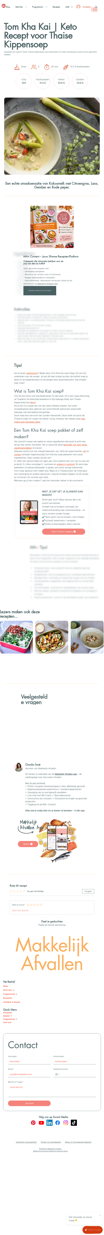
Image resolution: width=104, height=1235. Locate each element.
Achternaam (58, 1056)
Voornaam (12, 1056)
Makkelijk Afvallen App (47, 284)
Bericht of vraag (15, 1082)
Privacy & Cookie (48, 1142)
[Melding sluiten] (100, 1215)
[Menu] (94, 9)
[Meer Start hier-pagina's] (26, 7)
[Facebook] (58, 1123)
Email (11, 1069)
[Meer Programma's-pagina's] (46, 7)
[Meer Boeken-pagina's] (11, 1016)
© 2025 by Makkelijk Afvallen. (50, 1149)
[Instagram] (66, 1123)
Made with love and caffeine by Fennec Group (50, 1151)
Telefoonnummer (60, 1069)
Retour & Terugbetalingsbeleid (78, 1142)
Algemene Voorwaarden (26, 1142)
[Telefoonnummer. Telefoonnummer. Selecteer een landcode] (57, 1074)
